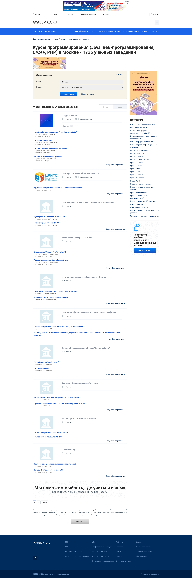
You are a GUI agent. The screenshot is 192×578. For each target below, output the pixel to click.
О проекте (139, 542)
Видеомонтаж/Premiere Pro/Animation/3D (50, 252)
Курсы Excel (135, 172)
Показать (79, 521)
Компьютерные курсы (150, 31)
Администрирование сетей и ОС (143, 124)
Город (38, 82)
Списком (106, 107)
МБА (94, 31)
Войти (155, 14)
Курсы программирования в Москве (74, 39)
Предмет (39, 87)
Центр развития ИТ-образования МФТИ (80, 173)
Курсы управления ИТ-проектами (143, 201)
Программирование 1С (139, 207)
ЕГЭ (34, 31)
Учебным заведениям (144, 552)
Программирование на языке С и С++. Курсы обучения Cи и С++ (59, 404)
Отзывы (106, 14)
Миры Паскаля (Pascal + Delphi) (46, 362)
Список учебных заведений (103, 561)
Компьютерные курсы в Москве (46, 39)
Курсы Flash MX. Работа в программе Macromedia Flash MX (57, 397)
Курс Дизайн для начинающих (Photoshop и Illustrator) (55, 132)
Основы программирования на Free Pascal (51, 433)
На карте (120, 107)
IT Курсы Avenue (69, 115)
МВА (93, 542)
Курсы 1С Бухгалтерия (139, 150)
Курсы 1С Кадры (136, 157)
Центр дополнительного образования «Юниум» (84, 277)
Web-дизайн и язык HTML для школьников (51, 297)
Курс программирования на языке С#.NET (51, 217)
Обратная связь (142, 556)
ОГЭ (40, 31)
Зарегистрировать (145, 250)
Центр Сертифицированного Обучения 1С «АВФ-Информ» (89, 312)
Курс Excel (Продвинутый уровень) (48, 157)
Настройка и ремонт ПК (139, 204)
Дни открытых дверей (88, 14)
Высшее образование (53, 31)
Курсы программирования (140, 184)
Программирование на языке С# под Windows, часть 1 (55, 291)
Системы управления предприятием (144, 216)
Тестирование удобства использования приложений (55, 464)
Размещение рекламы (144, 547)
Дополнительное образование (77, 31)
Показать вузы (68, 94)
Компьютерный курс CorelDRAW (46, 223)
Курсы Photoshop (137, 178)
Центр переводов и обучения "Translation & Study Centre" (88, 202)
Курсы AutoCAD (136, 169)
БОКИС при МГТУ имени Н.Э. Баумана (80, 418)
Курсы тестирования (138, 193)
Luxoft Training (68, 450)
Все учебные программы (115, 165)
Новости (57, 14)
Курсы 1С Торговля (137, 166)
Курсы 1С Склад (136, 163)
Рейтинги (119, 542)
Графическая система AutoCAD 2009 (48, 437)
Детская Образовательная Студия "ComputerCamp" (86, 348)
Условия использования (150, 574)
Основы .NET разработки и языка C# (48, 470)
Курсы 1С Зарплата (137, 153)
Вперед (45, 502)
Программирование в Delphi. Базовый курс (51, 260)
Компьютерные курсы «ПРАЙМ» (77, 238)
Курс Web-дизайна (41, 368)
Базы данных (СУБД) (138, 128)
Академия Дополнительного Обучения (80, 383)
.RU (45, 22)
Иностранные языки (131, 31)
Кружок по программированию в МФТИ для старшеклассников (59, 188)
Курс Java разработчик (43, 140)
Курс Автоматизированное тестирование (50, 148)
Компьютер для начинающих (141, 142)
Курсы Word (135, 181)
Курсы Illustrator (136, 175)
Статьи (70, 14)
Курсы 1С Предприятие (139, 160)
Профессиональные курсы (109, 31)
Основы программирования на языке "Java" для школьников (58, 327)
